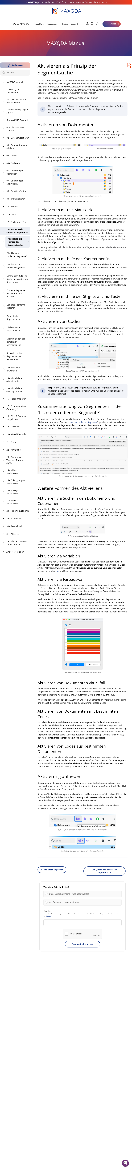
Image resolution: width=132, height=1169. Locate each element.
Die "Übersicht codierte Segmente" (16, 266)
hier (58, 571)
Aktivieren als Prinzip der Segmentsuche (15, 241)
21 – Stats (11, 442)
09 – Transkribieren (15, 198)
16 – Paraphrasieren (16, 398)
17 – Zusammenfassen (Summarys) (17, 408)
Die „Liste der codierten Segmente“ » (104, 871)
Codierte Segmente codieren (16, 306)
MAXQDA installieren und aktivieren (16, 101)
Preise (65, 24)
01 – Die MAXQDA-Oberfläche (15, 129)
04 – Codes (11, 155)
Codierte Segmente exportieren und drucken (16, 293)
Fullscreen (17, 65)
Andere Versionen (15, 551)
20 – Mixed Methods (16, 434)
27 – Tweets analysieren (12, 502)
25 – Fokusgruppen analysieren (15, 482)
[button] (84, 894)
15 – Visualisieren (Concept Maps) (14, 390)
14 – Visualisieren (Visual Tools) (14, 380)
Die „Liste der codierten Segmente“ (17, 255)
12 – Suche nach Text (16, 222)
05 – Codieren (13, 163)
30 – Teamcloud (14, 526)
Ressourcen (52, 24)
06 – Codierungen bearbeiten (14, 172)
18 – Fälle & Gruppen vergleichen (16, 418)
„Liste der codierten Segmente (82, 422)
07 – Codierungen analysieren (14, 182)
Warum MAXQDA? (21, 24)
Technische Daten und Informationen (17, 543)
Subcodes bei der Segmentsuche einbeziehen (15, 356)
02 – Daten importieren (17, 137)
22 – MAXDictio (13, 449)
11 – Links (11, 214)
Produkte (38, 24)
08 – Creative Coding (16, 191)
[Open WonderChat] (125, 1163)
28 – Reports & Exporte (17, 510)
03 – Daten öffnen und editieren (17, 147)
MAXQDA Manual (14, 82)
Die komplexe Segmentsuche (14, 329)
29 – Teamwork (13, 518)
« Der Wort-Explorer (52, 869)
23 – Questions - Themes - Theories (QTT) (15, 460)
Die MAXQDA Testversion (12, 91)
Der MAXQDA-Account (17, 120)
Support (74, 24)
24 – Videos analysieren (12, 472)
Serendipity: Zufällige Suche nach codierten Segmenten (17, 278)
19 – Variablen (13, 426)
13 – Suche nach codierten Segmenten (17, 231)
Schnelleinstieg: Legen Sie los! (17, 111)
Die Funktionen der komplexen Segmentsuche (16, 341)
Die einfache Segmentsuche (14, 318)
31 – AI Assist (12, 534)
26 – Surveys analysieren (12, 492)
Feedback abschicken (82, 944)
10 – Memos (12, 206)
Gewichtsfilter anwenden (13, 369)
